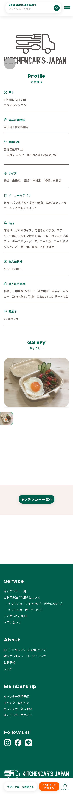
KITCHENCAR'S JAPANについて (25, 650)
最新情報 (9, 662)
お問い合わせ (12, 622)
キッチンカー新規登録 (18, 709)
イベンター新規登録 (16, 696)
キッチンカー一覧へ (36, 499)
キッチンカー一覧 (15, 591)
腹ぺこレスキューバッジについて (25, 656)
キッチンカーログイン (18, 715)
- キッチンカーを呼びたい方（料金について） (34, 604)
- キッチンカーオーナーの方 (23, 610)
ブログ (8, 669)
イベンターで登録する (49, 786)
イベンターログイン (16, 702)
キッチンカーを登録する (20, 786)
